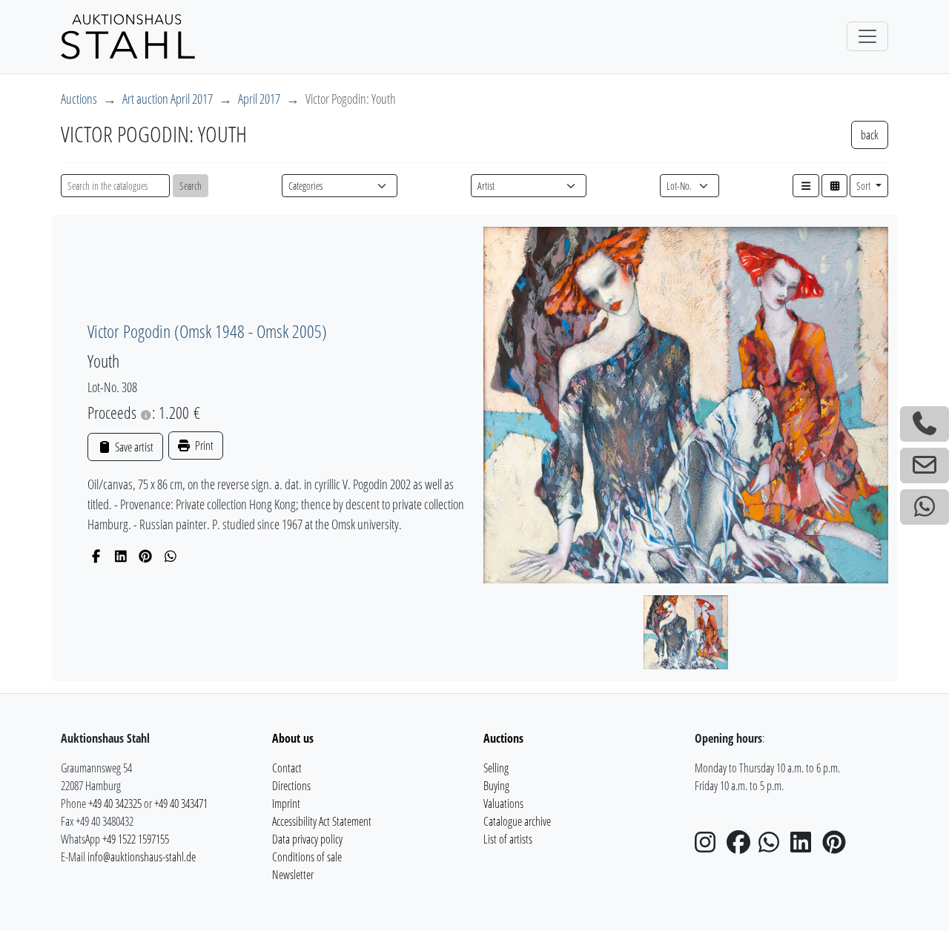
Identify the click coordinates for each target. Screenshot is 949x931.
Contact (287, 768)
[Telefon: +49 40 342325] (924, 424)
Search (190, 186)
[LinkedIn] (121, 556)
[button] (806, 185)
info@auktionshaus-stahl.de (141, 857)
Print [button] (203, 445)
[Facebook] (96, 556)
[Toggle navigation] (867, 36)
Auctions (79, 98)
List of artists (507, 839)
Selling (496, 768)
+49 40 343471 (181, 803)
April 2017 (259, 98)
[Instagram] (709, 846)
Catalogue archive (517, 821)
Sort (864, 186)
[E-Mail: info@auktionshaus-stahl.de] (924, 465)
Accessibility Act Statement (321, 821)
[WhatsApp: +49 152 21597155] (924, 507)
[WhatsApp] (170, 556)
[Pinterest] (145, 556)
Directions (291, 786)
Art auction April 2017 (167, 98)
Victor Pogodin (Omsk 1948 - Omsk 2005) (207, 331)
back (870, 135)
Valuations (503, 803)
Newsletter (293, 875)
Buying (496, 786)
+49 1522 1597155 (135, 839)
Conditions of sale (307, 857)
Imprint (286, 803)
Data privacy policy (307, 839)
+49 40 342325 (115, 803)
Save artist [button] (132, 447)
